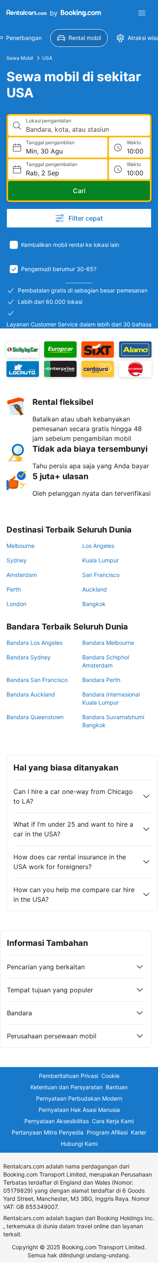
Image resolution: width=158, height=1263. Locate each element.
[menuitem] (79, 38)
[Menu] (142, 13)
